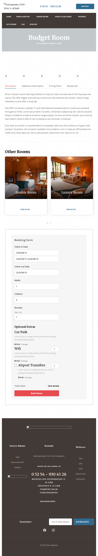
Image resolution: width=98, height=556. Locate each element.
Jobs (80, 463)
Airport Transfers (31, 365)
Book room (36, 393)
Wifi (17, 349)
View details (53, 386)
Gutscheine (11, 24)
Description (10, 86)
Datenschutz (80, 474)
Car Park (20, 332)
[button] (85, 6)
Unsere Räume (42, 17)
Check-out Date (21, 266)
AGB (80, 468)
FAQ (23, 24)
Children (18, 294)
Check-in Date (21, 246)
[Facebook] (45, 530)
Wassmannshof (17, 462)
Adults (17, 280)
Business (82, 17)
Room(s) (18, 307)
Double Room (26, 192)
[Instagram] (53, 530)
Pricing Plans (55, 86)
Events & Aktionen (63, 17)
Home (8, 17)
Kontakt (33, 24)
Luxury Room (72, 192)
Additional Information (32, 86)
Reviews (72, 86)
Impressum (80, 479)
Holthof (17, 467)
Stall (17, 457)
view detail (25, 209)
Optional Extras (24, 326)
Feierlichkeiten (23, 17)
